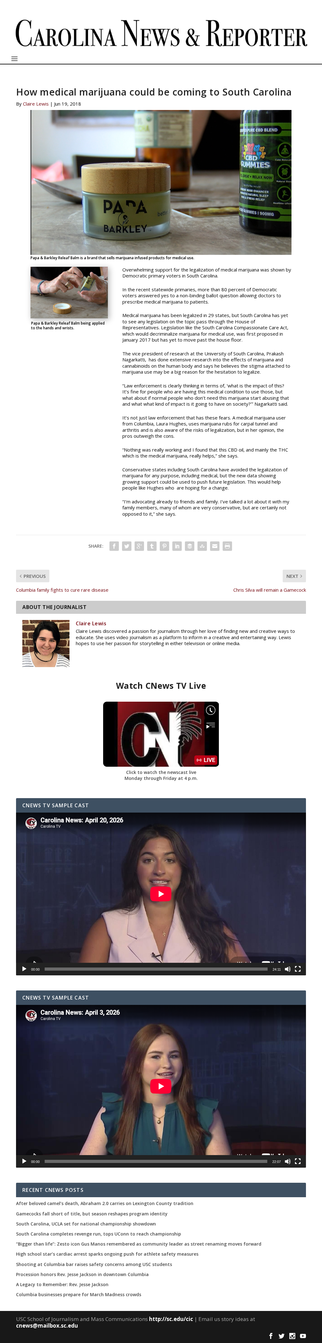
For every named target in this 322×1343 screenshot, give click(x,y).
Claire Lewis (36, 104)
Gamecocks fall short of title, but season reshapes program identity (92, 1214)
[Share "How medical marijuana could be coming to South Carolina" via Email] (214, 546)
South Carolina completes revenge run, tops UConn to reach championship (98, 1234)
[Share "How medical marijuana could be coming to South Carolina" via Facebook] (114, 546)
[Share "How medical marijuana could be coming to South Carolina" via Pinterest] (164, 546)
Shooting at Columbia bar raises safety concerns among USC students (94, 1264)
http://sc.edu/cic (171, 1319)
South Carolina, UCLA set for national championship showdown (86, 1224)
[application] (161, 894)
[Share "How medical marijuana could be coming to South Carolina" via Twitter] (126, 546)
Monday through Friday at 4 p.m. (161, 778)
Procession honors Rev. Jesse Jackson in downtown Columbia (82, 1274)
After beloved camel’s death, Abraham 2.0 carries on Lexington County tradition (104, 1203)
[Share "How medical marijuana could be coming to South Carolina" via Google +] (139, 546)
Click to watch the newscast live (161, 772)
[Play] (24, 969)
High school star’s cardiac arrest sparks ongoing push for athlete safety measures (107, 1254)
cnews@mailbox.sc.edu (47, 1325)
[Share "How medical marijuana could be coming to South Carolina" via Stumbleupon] (202, 546)
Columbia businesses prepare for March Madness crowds (78, 1294)
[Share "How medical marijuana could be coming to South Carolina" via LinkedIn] (177, 546)
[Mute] (288, 969)
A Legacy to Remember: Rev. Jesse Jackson (62, 1284)
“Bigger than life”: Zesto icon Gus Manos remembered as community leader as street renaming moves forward (138, 1244)
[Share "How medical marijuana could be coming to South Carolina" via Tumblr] (152, 546)
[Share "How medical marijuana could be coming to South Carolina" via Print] (227, 546)
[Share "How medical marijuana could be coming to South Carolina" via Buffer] (189, 546)
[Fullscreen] (298, 969)
